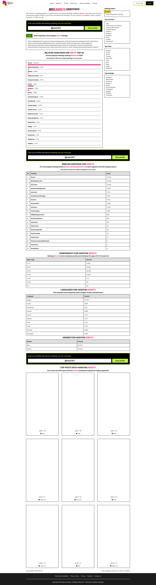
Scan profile (92, 28)
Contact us (97, 576)
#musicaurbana (110, 87)
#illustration (109, 79)
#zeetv (30, 63)
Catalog (94, 3)
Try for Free (139, 3)
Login (149, 3)
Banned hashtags (85, 3)
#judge (30, 126)
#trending (109, 81)
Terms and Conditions (61, 576)
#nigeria (108, 91)
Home (52, 3)
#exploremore (32, 109)
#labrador (109, 77)
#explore (30, 88)
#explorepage (32, 105)
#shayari (108, 83)
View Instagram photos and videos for (116, 571)
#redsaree (109, 95)
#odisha (30, 143)
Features (89, 576)
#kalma (30, 71)
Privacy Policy (74, 576)
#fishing (108, 93)
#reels (30, 92)
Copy (29, 36)
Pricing (66, 3)
